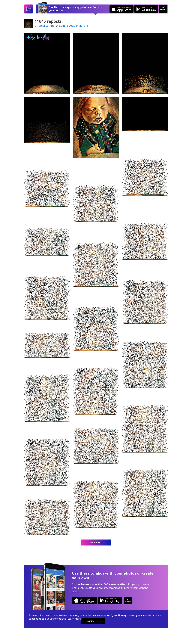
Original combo (44, 25)
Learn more (74, 618)
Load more (96, 542)
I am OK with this (93, 621)
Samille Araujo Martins (73, 25)
